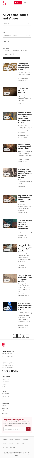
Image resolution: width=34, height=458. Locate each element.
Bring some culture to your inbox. (14, 419)
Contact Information (25, 452)
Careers (4, 405)
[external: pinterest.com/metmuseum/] (7, 371)
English (5, 439)
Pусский (12, 447)
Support (4, 391)
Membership (5, 393)
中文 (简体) (5, 447)
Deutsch (11, 443)
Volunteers (5, 408)
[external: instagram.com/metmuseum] (9, 371)
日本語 (17, 443)
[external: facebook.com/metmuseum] (2, 371)
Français (25, 439)
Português (18, 439)
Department (6, 41)
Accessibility (5, 381)
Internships (5, 413)
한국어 (22, 443)
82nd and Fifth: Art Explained (10, 58)
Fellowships (5, 411)
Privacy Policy (17, 452)
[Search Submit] (28, 23)
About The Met (6, 376)
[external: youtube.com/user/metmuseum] (14, 371)
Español (11, 439)
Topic (4, 32)
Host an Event (5, 396)
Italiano (4, 443)
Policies (4, 384)
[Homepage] (4, 3)
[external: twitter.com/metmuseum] (5, 371)
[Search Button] (25, 2)
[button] (13, 54)
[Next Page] (27, 336)
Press (3, 386)
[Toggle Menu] (29, 2)
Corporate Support (7, 399)
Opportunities (5, 403)
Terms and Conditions (9, 452)
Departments (5, 379)
